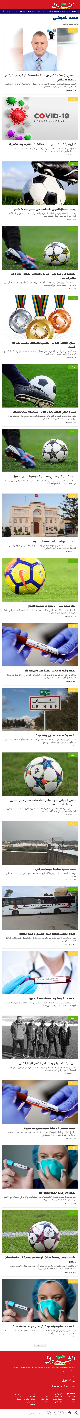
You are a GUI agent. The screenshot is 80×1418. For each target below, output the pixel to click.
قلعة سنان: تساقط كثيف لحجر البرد (55, 869)
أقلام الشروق (71, 1394)
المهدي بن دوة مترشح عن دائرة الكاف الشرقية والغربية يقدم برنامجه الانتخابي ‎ (40, 77)
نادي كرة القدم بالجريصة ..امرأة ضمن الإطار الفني (47, 1063)
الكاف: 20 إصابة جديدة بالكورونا (57, 1192)
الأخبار (74, 11)
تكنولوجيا (18, 1394)
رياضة (73, 164)
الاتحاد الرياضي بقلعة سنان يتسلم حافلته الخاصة (47, 933)
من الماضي (58, 1402)
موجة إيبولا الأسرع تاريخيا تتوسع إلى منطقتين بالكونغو (36, 11)
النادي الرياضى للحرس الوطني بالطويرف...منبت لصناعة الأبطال (44, 344)
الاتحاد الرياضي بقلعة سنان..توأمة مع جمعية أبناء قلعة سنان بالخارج (40, 1259)
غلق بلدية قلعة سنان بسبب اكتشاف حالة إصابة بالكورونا (42, 144)
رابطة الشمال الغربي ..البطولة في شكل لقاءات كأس (45, 209)
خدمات (19, 1396)
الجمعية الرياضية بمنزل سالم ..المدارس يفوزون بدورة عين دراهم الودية (43, 275)
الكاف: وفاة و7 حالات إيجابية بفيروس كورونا (50, 670)
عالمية (19, 1399)
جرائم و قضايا (58, 1396)
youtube (55, 1386)
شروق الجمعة (57, 1399)
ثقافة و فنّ (71, 1396)
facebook (64, 1386)
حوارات (32, 1396)
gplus (58, 1386)
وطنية (33, 1394)
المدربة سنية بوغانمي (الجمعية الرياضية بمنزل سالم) (45, 476)
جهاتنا (73, 30)
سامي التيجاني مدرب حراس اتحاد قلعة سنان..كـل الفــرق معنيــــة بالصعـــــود (43, 802)
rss (61, 1386)
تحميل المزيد (40, 1345)
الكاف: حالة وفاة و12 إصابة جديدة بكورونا (52, 998)
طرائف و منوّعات (29, 1399)
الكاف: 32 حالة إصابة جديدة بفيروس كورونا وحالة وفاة (44, 1326)
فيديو (73, 1402)
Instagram (52, 1386)
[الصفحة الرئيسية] (62, 4)
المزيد (4, 6)
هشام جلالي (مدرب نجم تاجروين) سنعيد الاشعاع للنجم (44, 411)
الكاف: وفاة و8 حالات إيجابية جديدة (56, 735)
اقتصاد (46, 1394)
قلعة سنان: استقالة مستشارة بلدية (54, 541)
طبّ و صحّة (44, 1399)
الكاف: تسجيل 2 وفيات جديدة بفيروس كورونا (50, 1128)
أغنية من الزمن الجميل (30, 1403)
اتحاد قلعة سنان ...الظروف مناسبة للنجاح (52, 606)
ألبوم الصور (58, 1394)
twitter (67, 1386)
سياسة (45, 1402)
